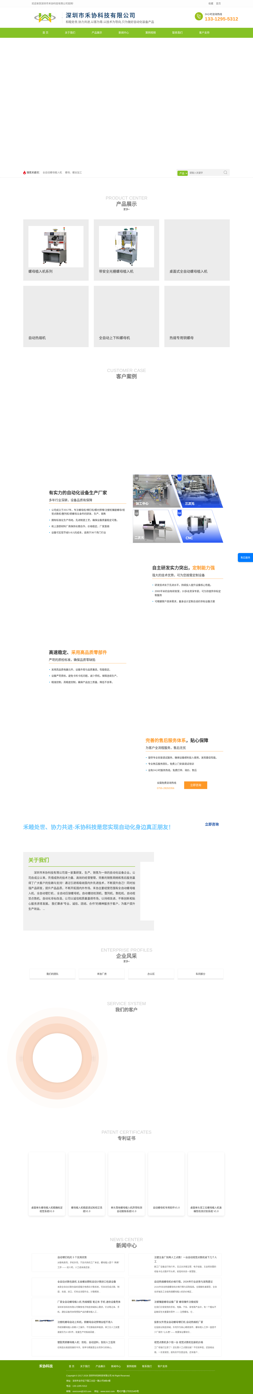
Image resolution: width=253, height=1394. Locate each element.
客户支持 (204, 32)
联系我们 (177, 32)
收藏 (210, 3)
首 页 (45, 32)
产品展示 (97, 32)
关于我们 (70, 32)
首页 (218, 3)
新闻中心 (124, 32)
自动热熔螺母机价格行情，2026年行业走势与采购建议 (183, 1281)
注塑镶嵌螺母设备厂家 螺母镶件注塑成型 (176, 1301)
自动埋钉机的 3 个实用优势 (72, 1257)
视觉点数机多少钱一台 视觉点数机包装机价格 (178, 1342)
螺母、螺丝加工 (73, 172)
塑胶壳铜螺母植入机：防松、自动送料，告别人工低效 (86, 1342)
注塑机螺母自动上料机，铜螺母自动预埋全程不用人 (85, 1322)
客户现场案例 (50, 406)
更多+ (126, 209)
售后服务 (245, 557)
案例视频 (150, 32)
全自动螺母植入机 (52, 172)
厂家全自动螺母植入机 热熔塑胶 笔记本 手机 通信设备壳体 (88, 1301)
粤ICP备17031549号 (128, 1391)
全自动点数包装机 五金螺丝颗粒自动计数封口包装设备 (86, 1281)
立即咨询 (195, 785)
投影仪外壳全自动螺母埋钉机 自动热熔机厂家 (178, 1322)
